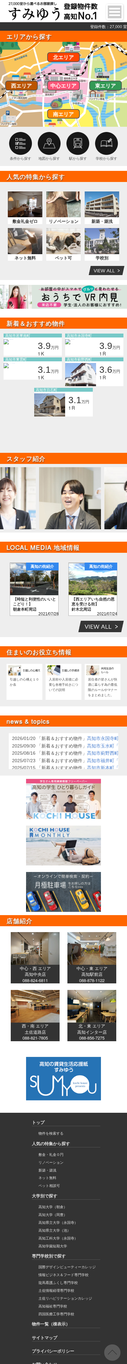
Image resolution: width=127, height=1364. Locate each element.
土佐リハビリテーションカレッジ (65, 1298)
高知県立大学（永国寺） (58, 1222)
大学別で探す (44, 1195)
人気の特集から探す (51, 1143)
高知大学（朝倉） (52, 1207)
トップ (38, 1122)
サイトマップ (44, 1337)
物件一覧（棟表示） (51, 1324)
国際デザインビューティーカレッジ (67, 1267)
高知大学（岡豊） (52, 1215)
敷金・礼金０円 (51, 1155)
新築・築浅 (47, 1170)
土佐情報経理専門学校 (56, 1290)
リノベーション (51, 1162)
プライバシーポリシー (53, 1351)
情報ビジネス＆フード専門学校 (63, 1275)
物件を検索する (51, 1133)
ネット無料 (47, 1178)
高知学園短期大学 (52, 1246)
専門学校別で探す (49, 1256)
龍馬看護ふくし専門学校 (58, 1283)
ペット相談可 (49, 1186)
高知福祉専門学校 (52, 1306)
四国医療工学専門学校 (56, 1314)
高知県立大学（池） (54, 1230)
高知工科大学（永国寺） (58, 1238)
